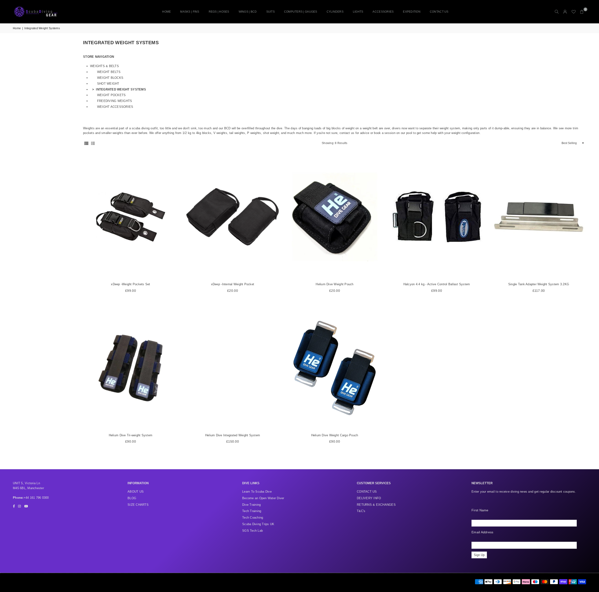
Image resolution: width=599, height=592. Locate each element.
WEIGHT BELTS (109, 72)
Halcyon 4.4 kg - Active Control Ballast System (436, 284)
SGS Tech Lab (252, 530)
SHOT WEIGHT (108, 83)
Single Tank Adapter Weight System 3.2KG (538, 284)
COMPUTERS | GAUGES (300, 11)
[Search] (556, 11)
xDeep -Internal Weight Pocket (232, 284)
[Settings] (565, 11)
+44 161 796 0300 (36, 497)
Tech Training (251, 511)
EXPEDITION (411, 11)
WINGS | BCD (248, 11)
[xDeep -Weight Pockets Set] (130, 217)
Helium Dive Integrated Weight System (232, 435)
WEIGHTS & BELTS (104, 66)
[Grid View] (86, 143)
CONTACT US (439, 11)
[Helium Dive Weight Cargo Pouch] (334, 368)
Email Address (482, 532)
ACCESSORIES (383, 11)
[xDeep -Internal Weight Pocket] (232, 217)
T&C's (361, 511)
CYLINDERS (335, 11)
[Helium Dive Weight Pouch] (334, 217)
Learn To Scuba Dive (257, 491)
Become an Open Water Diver (263, 498)
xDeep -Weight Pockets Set (130, 284)
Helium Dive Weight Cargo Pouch (334, 435)
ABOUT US (136, 491)
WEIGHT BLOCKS (110, 77)
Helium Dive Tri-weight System (131, 435)
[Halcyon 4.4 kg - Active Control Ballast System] (436, 217)
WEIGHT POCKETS (111, 95)
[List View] (93, 143)
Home (166, 11)
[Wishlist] (573, 11)
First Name (480, 510)
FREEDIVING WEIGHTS (114, 101)
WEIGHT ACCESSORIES (115, 106)
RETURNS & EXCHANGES (376, 504)
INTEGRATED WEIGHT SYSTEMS (121, 89)
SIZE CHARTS (138, 504)
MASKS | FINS (189, 11)
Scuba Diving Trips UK (258, 524)
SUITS (270, 11)
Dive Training (251, 504)
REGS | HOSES (219, 11)
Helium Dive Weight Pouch (334, 284)
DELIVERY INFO (369, 498)
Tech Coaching (252, 517)
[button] (582, 11)
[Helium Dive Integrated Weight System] (232, 368)
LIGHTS (358, 11)
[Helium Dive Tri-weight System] (130, 368)
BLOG (132, 498)
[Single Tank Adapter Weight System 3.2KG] (538, 217)
